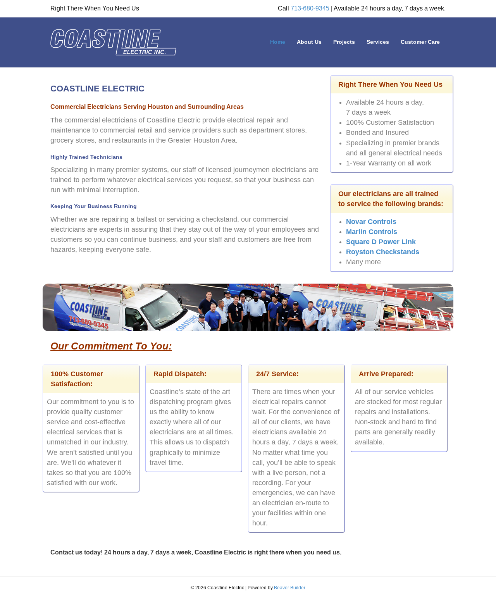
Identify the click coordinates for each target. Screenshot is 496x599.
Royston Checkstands (382, 252)
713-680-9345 (310, 8)
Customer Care (420, 42)
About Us (309, 42)
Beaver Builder (289, 587)
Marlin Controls (371, 232)
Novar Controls (371, 221)
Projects (344, 42)
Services (378, 42)
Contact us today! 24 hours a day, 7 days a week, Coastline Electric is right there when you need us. (195, 552)
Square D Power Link (381, 242)
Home (277, 42)
